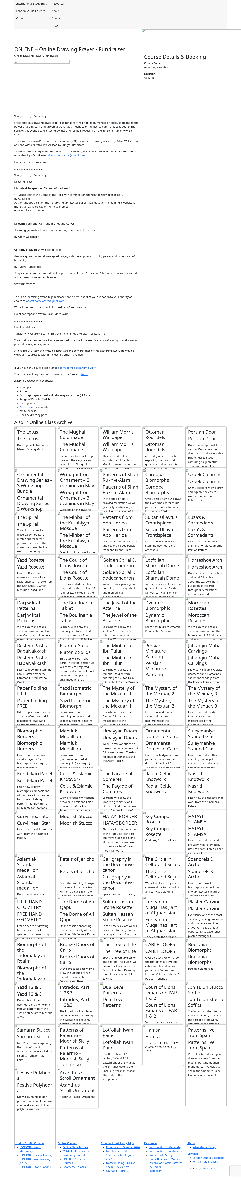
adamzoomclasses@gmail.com (66, 155)
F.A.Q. (55, 26)
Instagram (155, 1171)
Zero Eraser (27, 407)
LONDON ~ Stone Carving (35, 1167)
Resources (58, 3)
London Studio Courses (30, 11)
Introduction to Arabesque (165, 1151)
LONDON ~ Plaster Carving (36, 1155)
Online (20, 18)
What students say (204, 1147)
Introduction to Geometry (165, 1147)
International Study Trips (31, 3)
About (55, 11)
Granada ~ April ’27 (118, 1171)
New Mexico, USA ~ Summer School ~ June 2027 (120, 1155)
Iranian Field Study (160, 1155)
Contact (56, 18)
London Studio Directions (208, 1157)
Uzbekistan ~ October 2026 (123, 1147)
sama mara (208, 1168)
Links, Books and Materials (165, 1159)
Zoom (84, 374)
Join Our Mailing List (205, 1161)
